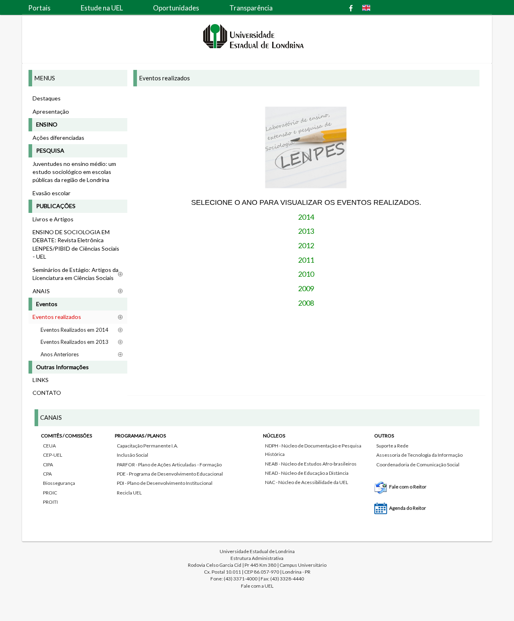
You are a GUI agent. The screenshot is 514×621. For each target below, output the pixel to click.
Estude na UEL (102, 8)
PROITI (50, 502)
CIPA (48, 465)
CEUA (49, 446)
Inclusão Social (132, 455)
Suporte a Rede (392, 446)
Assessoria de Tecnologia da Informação (419, 455)
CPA (47, 474)
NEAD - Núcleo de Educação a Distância (307, 473)
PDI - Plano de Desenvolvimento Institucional (164, 483)
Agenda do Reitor (407, 508)
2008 (306, 302)
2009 (306, 288)
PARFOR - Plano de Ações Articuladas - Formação (169, 465)
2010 (306, 274)
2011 (306, 259)
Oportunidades (176, 8)
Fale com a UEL (257, 586)
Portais (39, 8)
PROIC (50, 493)
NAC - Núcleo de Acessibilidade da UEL (306, 482)
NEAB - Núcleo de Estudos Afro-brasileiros (311, 464)
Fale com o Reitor (407, 487)
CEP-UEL (52, 455)
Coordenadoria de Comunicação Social (417, 465)
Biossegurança (59, 483)
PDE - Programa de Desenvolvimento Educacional (170, 474)
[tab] (257, 470)
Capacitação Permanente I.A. (147, 446)
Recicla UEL (129, 493)
